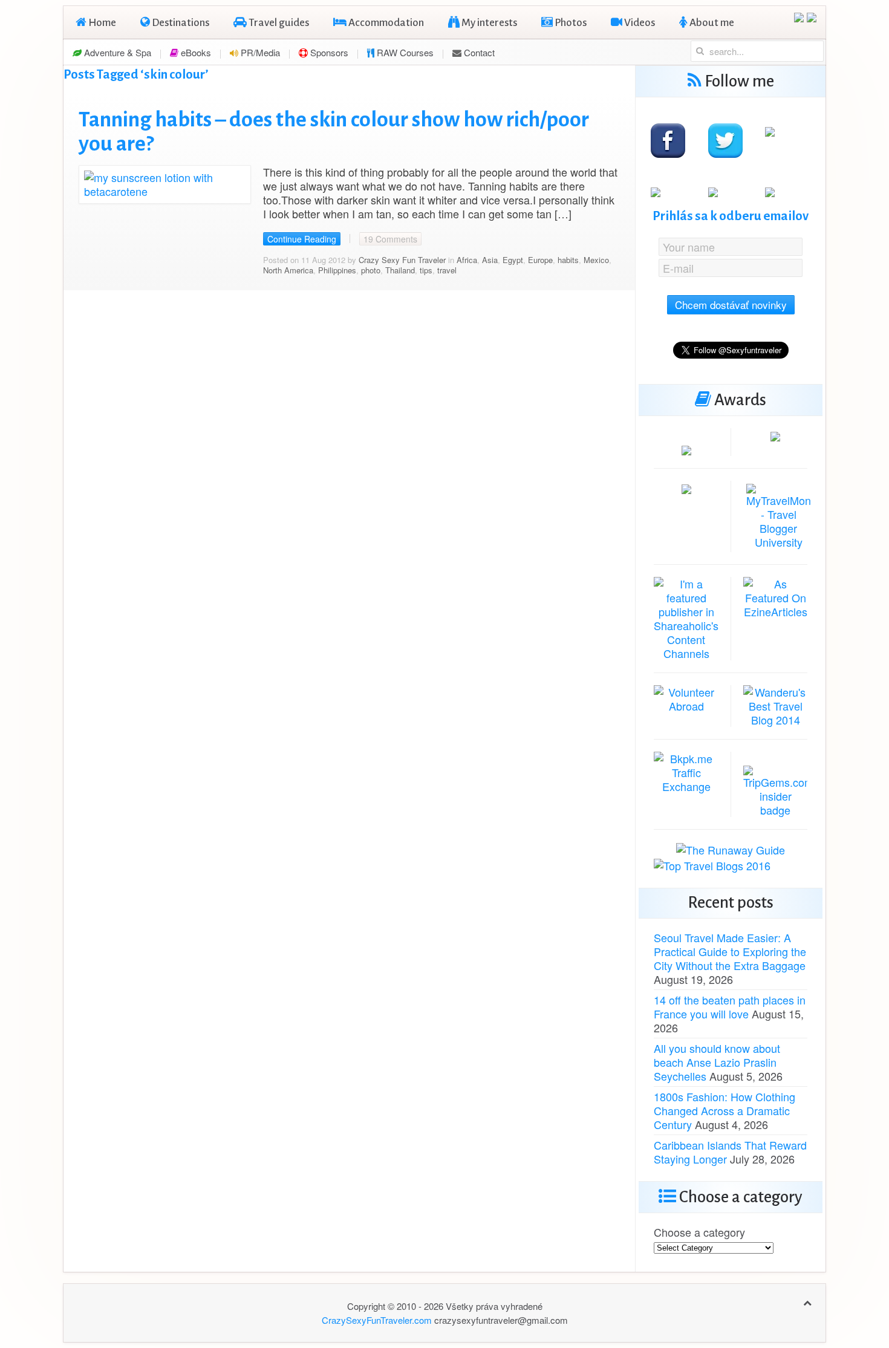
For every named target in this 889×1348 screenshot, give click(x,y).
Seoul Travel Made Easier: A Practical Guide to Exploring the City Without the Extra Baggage (730, 951)
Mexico (596, 259)
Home (101, 22)
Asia (490, 259)
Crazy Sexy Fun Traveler (402, 259)
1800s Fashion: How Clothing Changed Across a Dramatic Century (724, 1110)
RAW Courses (404, 52)
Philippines (337, 270)
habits (568, 259)
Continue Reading (301, 239)
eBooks (194, 52)
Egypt (513, 259)
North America (288, 270)
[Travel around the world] (686, 770)
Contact (478, 52)
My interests (488, 22)
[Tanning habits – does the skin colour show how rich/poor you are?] (165, 182)
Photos (570, 22)
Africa (467, 259)
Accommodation (385, 22)
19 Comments (390, 239)
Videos (638, 22)
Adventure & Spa (116, 52)
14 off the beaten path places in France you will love (730, 1006)
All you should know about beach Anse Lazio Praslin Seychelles (717, 1062)
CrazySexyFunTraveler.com (377, 1320)
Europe (540, 259)
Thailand (400, 270)
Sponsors (328, 52)
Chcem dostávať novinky (731, 304)
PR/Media (259, 52)
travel (447, 270)
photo (370, 270)
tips (426, 270)
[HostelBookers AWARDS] (686, 449)
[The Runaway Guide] (730, 848)
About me (711, 22)
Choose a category (699, 1232)
